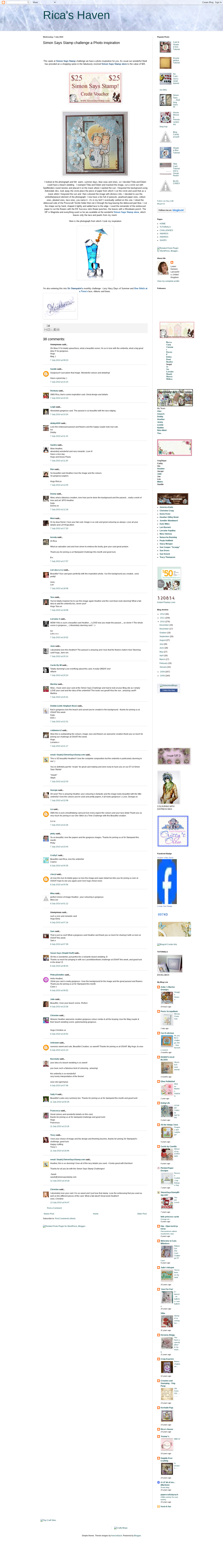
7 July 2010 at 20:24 (59, 675)
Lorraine (170, 372)
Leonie (160, 425)
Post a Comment (54, 1208)
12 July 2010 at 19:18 (59, 1181)
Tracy (53, 1135)
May (161, 652)
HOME (163, 224)
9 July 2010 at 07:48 (59, 1085)
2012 (162, 614)
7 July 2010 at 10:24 (59, 414)
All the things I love (169, 1125)
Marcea (169, 376)
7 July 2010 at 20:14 (59, 656)
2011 (162, 618)
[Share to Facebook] (55, 329)
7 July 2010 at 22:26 (59, 825)
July (161, 644)
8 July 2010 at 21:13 (59, 1050)
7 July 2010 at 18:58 (59, 610)
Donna (53, 494)
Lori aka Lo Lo (56, 570)
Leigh (52, 407)
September (164, 636)
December (164, 625)
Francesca (55, 1111)
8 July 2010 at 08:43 (59, 966)
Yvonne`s (165, 1436)
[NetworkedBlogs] (168, 685)
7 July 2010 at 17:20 (59, 528)
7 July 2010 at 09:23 (59, 360)
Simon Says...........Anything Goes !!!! (176, 101)
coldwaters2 (56, 730)
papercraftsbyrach (169, 1494)
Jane (52, 646)
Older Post (142, 1214)
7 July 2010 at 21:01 (59, 721)
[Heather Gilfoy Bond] (167, 903)
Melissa (169, 379)
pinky (52, 834)
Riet (52, 469)
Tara (52, 597)
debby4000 (55, 423)
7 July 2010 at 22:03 (59, 781)
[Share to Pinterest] (58, 329)
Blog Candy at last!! (176, 134)
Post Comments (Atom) (65, 1218)
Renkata (54, 391)
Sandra (53, 445)
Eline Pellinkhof (168, 1081)
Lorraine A (55, 619)
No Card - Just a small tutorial (176, 79)
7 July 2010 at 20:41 (59, 697)
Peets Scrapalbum (169, 1011)
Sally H (53, 1094)
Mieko (160, 482)
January (163, 667)
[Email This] (45, 329)
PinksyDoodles (57, 975)
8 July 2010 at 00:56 (59, 884)
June (161, 648)
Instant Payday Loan (166, 602)
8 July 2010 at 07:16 (59, 922)
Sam (52, 931)
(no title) (163, 90)
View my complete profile (168, 281)
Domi (168, 359)
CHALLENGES (166, 230)
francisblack (116, 1535)
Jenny (160, 422)
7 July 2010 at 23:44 (59, 847)
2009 (162, 672)
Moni (52, 518)
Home (95, 1214)
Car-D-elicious (167, 1033)
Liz (51, 809)
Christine (54, 1015)
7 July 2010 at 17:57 (59, 561)
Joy (167, 369)
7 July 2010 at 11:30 (59, 461)
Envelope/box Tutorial (176, 60)
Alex (159, 411)
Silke (163, 1313)
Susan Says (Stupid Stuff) (62, 953)
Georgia (54, 790)
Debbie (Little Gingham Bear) (63, 706)
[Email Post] (48, 325)
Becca (169, 342)
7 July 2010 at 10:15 (59, 382)
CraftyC (54, 855)
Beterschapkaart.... (177, 1364)
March (162, 659)
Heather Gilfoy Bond (165, 858)
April (161, 655)
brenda (53, 537)
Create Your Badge (164, 906)
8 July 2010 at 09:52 (59, 990)
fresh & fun (166, 1506)
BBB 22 (177, 1439)
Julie (52, 999)
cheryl (53, 874)
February (163, 663)
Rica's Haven (76, 15)
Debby (169, 357)
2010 (162, 621)
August (162, 640)
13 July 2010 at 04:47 (59, 1202)
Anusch (160, 414)
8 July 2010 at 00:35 (59, 866)
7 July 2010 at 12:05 (59, 485)
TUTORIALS (165, 227)
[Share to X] (52, 329)
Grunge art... (166, 1219)
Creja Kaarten (167, 1359)
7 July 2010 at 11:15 (59, 436)
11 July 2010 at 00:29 (59, 1102)
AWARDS (164, 233)
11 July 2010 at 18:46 (59, 1151)
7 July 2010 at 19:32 (59, 637)
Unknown (54, 1043)
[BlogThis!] (48, 329)
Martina (53, 684)
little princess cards (170, 1217)
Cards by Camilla (169, 1146)
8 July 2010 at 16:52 (59, 1034)
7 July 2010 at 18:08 (59, 588)
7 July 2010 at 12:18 (59, 509)
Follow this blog (169, 690)
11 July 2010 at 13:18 (59, 1126)
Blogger (137, 1535)
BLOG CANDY (176, 182)
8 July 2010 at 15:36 (59, 1007)
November (164, 629)
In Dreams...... (177, 1465)
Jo (167, 367)
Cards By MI (56, 665)
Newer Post (49, 1214)
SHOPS (163, 240)
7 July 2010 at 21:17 (59, 746)
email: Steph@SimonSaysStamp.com (67, 755)
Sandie (53, 369)
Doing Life (165, 1103)
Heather (169, 362)
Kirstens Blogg (168, 1335)
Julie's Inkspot (167, 1267)
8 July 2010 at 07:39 (59, 944)
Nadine (160, 428)
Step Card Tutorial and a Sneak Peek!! (176, 170)
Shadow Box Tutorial (176, 150)
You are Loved (176, 1199)
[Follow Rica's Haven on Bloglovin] (171, 211)
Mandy (169, 374)
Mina (52, 893)
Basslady (54, 1059)
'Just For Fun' (167, 1289)
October (163, 633)
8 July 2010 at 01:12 (59, 903)
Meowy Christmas (177, 1016)
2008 (162, 676)
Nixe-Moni (162, 430)
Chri (168, 345)
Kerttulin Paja (167, 1408)
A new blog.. (165, 1487)
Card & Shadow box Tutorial (176, 45)
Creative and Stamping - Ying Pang (168, 1383)
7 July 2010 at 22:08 (59, 800)
